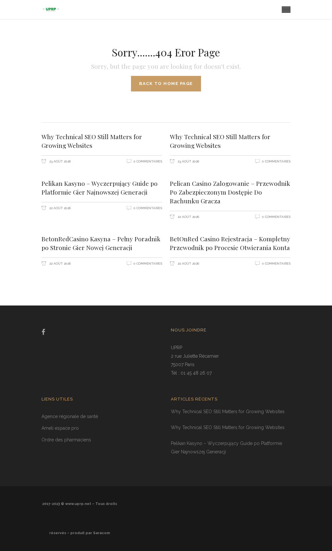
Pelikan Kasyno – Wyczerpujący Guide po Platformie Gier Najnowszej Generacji (100, 187)
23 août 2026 (59, 161)
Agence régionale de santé (70, 416)
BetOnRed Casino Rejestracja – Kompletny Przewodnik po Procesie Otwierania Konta (230, 243)
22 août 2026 (59, 208)
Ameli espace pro (60, 428)
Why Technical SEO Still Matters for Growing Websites (92, 141)
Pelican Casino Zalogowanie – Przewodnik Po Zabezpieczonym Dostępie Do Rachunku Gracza (230, 192)
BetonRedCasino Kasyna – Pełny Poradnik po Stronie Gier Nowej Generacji (101, 243)
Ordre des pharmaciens (66, 439)
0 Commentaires (148, 161)
